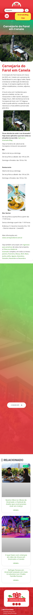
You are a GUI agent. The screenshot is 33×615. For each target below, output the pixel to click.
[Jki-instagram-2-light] (16, 604)
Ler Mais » (16, 510)
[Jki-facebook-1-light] (13, 604)
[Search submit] (27, 10)
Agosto (14, 256)
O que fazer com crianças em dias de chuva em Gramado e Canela (16, 557)
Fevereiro (11, 254)
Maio (26, 254)
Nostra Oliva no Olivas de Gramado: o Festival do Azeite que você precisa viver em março (16, 503)
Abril (22, 254)
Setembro (20, 256)
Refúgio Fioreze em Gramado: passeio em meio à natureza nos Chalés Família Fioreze (16, 573)
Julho (9, 256)
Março (17, 254)
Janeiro (4, 254)
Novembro (13, 258)
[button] (7, 16)
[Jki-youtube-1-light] (19, 604)
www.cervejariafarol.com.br (12, 238)
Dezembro (22, 258)
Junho (4, 256)
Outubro (5, 258)
